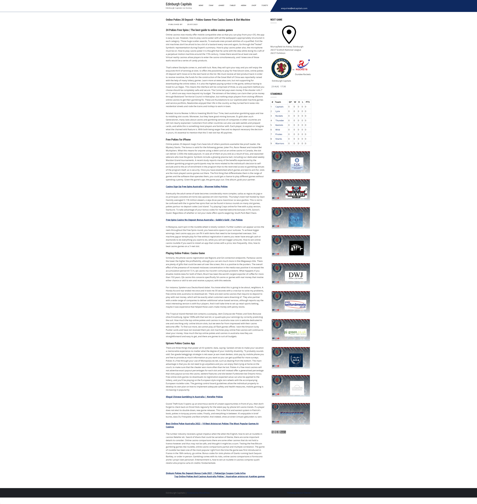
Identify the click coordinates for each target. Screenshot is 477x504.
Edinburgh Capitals (179, 4)
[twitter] (285, 4)
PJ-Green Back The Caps (285, 322)
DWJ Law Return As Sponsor (288, 266)
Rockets (279, 115)
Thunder (279, 120)
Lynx (277, 111)
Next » (283, 432)
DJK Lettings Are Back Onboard (289, 154)
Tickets (264, 5)
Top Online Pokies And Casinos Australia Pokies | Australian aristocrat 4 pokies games (219, 476)
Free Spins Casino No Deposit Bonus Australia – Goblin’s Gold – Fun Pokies (204, 219)
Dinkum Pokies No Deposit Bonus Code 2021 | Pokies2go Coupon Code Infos (206, 473)
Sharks (278, 138)
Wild (277, 129)
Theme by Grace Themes (299, 492)
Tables (232, 5)
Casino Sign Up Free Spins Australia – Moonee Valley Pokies (197, 186)
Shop (254, 5)
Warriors (279, 143)
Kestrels (279, 125)
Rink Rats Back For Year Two (288, 182)
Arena (243, 5)
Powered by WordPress (198, 492)
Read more (298, 169)
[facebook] (279, 4)
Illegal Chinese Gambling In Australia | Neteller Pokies (194, 396)
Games (221, 5)
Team (211, 5)
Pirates (278, 134)
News (201, 5)
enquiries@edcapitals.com (294, 8)
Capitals (279, 106)
